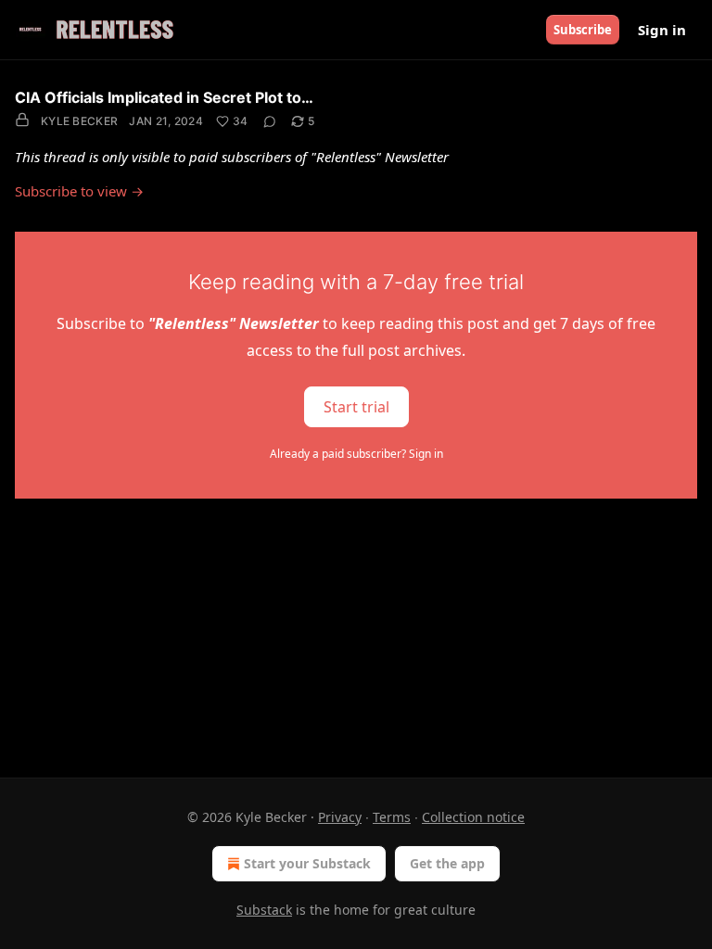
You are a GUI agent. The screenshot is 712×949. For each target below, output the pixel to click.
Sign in (662, 29)
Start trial (356, 406)
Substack (264, 909)
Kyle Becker (79, 121)
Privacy (340, 817)
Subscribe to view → (79, 191)
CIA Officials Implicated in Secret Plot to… (164, 97)
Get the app (447, 863)
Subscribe (582, 29)
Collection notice (473, 817)
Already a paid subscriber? (356, 454)
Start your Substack (307, 863)
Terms (392, 817)
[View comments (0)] (270, 121)
